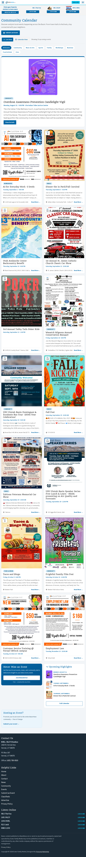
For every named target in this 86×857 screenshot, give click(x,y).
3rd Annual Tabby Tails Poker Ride (21, 329)
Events (4, 789)
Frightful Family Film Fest (60, 574)
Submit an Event (12, 32)
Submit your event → (11, 724)
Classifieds (5, 796)
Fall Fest (50, 412)
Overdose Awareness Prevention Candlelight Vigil (34, 102)
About (3, 775)
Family (49, 48)
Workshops (59, 48)
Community (18, 48)
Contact (4, 778)
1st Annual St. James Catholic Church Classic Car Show (61, 262)
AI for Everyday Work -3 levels (18, 187)
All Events (6, 48)
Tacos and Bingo (11, 574)
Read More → (35, 202)
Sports (40, 48)
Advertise (5, 800)
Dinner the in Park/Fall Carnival (62, 187)
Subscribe (76, 2)
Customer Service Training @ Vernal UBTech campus (18, 649)
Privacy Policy (7, 804)
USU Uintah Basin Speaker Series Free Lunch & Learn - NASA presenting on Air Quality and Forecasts (63, 495)
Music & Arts (30, 48)
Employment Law (55, 648)
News (3, 782)
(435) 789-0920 (12, 760)
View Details (9, 122)
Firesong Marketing (42, 851)
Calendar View (23, 39)
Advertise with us (10, 12)
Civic (17, 52)
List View (9, 39)
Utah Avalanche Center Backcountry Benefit (15, 262)
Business (70, 48)
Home (3, 771)
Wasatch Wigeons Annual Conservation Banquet (59, 333)
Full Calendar (64, 703)
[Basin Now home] (10, 2)
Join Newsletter (22, 678)
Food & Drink (7, 52)
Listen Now (32, 11)
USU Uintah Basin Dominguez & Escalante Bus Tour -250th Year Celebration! (19, 414)
